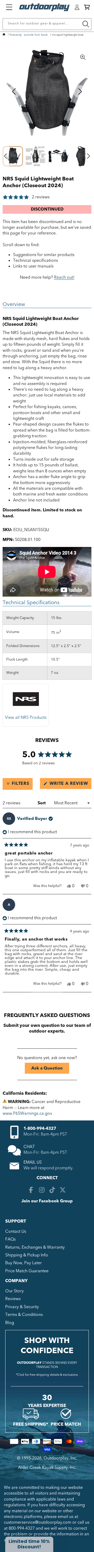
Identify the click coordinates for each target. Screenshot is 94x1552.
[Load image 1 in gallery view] (12, 156)
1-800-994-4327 (40, 1128)
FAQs (10, 1239)
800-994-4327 (22, 1528)
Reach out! (64, 277)
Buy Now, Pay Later (23, 1263)
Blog (9, 1323)
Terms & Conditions (24, 1315)
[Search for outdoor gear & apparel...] (85, 24)
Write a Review (69, 784)
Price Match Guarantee (27, 1271)
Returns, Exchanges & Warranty (35, 1247)
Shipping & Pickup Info (26, 1255)
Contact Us (15, 1231)
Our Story (14, 1291)
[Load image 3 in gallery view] (58, 156)
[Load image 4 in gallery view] (81, 156)
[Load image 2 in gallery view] (36, 156)
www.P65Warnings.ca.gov (27, 1113)
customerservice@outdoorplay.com (37, 1522)
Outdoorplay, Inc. (60, 1458)
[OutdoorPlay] (4, 35)
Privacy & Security (22, 1307)
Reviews (13, 1299)
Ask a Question (50, 1069)
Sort (42, 803)
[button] (87, 7)
